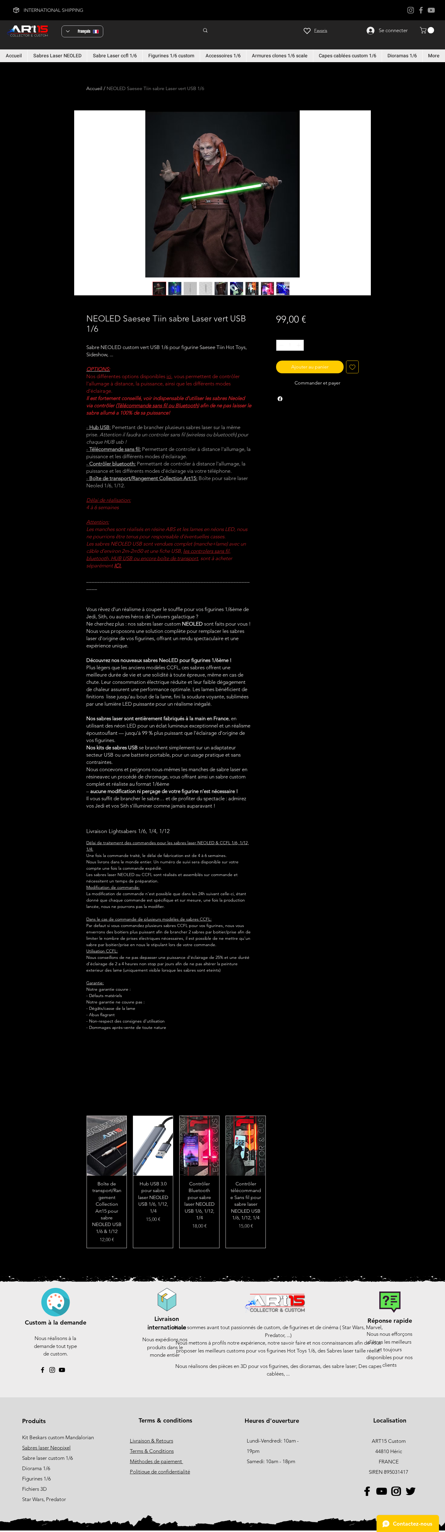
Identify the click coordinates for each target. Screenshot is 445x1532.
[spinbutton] (290, 345)
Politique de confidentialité (160, 1472)
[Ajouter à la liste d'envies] (352, 367)
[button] (428, 30)
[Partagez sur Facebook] (280, 398)
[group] (222, 1181)
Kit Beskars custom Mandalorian (58, 1437)
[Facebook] (421, 10)
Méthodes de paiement (156, 1461)
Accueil (94, 88)
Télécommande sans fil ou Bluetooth (157, 405)
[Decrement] (281, 345)
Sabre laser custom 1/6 (47, 1458)
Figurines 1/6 (36, 1479)
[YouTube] (431, 10)
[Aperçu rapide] (107, 1146)
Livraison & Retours (151, 1441)
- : (98, 427)
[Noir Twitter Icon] (410, 1491)
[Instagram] (410, 10)
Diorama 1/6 (36, 1468)
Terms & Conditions (152, 1451)
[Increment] (299, 345)
